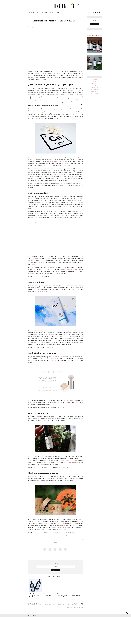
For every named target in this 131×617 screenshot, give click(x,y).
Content (60, 407)
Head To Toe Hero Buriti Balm (42, 291)
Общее (94, 85)
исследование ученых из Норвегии (57, 161)
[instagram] (90, 12)
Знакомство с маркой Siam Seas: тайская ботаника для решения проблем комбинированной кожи (70, 605)
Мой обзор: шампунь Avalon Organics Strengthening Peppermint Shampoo (35, 596)
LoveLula (51, 407)
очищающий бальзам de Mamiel (61, 527)
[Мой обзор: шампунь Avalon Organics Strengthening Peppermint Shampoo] (35, 585)
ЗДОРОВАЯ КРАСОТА (34, 12)
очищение (57, 555)
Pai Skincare (48, 347)
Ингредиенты (94, 79)
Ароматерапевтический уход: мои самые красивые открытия (76, 595)
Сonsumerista (35, 615)
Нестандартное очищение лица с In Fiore (49, 594)
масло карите (45, 269)
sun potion (59, 554)
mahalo (40, 554)
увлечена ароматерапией (70, 462)
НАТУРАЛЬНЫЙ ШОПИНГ (47, 12)
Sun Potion (74, 200)
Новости (55, 16)
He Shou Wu (31, 260)
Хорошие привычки (94, 93)
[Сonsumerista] (65, 5)
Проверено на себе (94, 89)
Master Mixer (54, 358)
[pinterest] (93, 12)
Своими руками (94, 91)
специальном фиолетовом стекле (72, 269)
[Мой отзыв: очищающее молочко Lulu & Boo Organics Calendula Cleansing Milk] (62, 585)
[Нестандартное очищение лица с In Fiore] (48, 585)
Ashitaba (37, 262)
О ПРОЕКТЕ (57, 12)
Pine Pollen (35, 258)
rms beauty (53, 554)
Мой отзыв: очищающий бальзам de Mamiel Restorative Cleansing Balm (41, 605)
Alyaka (70, 532)
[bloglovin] (95, 12)
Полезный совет (94, 87)
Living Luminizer (43, 358)
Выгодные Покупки (42, 535)
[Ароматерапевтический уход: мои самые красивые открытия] (75, 585)
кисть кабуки (74, 400)
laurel (35, 554)
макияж (73, 554)
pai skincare (46, 554)
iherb (31, 554)
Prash (47, 256)
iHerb (44, 276)
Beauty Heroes (47, 467)
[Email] (99, 12)
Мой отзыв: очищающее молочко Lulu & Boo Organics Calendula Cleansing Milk (62, 596)
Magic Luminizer (62, 357)
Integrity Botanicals (60, 467)
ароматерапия (66, 554)
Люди (94, 81)
